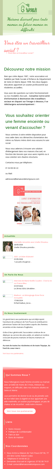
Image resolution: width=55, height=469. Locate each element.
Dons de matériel (15, 437)
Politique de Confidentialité (20, 432)
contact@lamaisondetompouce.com (29, 464)
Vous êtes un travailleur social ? (21, 53)
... (35, 247)
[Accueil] (4, 53)
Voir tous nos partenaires (13, 353)
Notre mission (14, 429)
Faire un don (13, 434)
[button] (50, 12)
